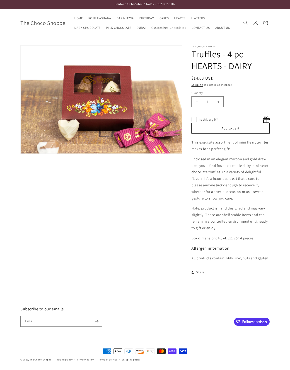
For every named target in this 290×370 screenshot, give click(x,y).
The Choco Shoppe (40, 359)
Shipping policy (131, 359)
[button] (246, 23)
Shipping (197, 84)
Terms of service (107, 359)
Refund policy (64, 359)
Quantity (197, 93)
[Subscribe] (97, 321)
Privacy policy (85, 359)
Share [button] (200, 272)
